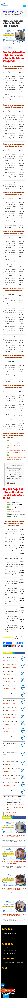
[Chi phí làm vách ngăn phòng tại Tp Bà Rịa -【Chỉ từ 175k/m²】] (14, 853)
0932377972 (7, 710)
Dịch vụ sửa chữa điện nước (9, 950)
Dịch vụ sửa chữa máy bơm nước (11, 948)
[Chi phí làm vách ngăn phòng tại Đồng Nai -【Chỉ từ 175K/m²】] (14, 879)
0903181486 (7, 703)
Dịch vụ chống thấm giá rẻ (9, 936)
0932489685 (7, 696)
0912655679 (7, 785)
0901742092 (7, 674)
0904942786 (7, 660)
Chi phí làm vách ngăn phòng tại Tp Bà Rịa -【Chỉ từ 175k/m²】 (14, 862)
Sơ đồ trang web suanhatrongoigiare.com (13, 962)
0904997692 (7, 667)
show (10, 48)
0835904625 (7, 724)
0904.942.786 (10, 990)
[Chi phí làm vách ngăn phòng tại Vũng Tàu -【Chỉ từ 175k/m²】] (14, 827)
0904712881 (7, 688)
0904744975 (7, 778)
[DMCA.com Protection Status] (6, 995)
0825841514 (7, 764)
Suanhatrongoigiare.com (13, 511)
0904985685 (7, 757)
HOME (5, 11)
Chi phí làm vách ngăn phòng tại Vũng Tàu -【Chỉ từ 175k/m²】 (14, 836)
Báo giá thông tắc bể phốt (9, 953)
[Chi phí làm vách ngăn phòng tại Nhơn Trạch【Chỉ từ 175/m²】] (14, 906)
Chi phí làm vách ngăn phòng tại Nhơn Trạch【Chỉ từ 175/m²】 (14, 915)
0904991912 (7, 739)
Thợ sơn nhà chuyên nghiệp (9, 933)
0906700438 (7, 731)
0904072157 (7, 771)
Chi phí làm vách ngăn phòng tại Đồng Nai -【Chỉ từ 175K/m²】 (14, 889)
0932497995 (7, 717)
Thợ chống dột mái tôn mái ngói (10, 938)
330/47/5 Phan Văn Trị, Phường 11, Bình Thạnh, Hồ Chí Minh (15, 807)
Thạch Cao (19, 11)
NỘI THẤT (11, 11)
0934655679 (7, 748)
